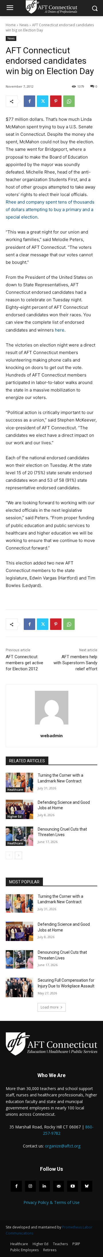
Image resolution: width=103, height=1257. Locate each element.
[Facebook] (29, 101)
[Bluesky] (86, 1186)
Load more (50, 1007)
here (59, 330)
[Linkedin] (44, 1186)
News (23, 24)
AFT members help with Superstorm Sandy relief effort (75, 662)
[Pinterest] (56, 101)
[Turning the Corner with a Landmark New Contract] (19, 782)
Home (11, 24)
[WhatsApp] (69, 101)
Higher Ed (14, 816)
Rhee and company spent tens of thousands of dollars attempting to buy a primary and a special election (50, 209)
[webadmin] (51, 708)
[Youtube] (72, 1186)
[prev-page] (9, 855)
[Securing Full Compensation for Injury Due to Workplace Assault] (19, 987)
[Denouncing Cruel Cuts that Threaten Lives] (19, 836)
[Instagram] (30, 1186)
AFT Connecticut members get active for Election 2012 (24, 662)
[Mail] (58, 1186)
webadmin (51, 735)
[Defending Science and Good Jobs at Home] (19, 809)
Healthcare (15, 790)
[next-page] (18, 855)
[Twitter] (42, 101)
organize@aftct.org (62, 1146)
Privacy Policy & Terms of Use (51, 1202)
